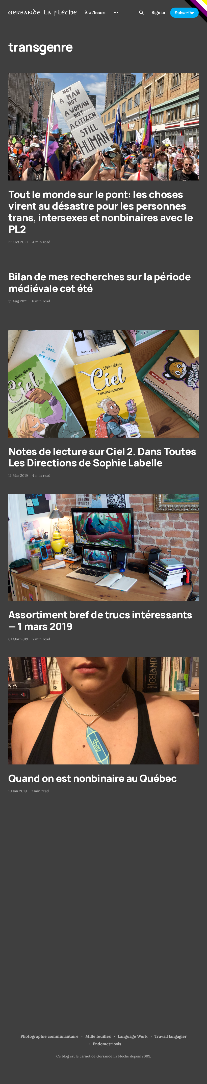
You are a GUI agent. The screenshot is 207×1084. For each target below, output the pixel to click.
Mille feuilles (98, 1036)
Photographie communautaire (49, 1036)
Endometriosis (107, 1043)
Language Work (133, 1036)
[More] (116, 12)
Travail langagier (170, 1036)
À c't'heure (95, 12)
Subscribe (184, 12)
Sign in (158, 12)
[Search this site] (141, 12)
